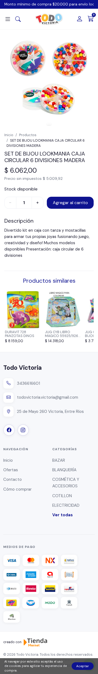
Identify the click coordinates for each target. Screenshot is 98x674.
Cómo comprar (17, 489)
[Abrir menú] (7, 19)
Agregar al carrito (70, 202)
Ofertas (10, 470)
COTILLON (62, 496)
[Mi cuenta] (79, 19)
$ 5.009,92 (53, 178)
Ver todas (62, 515)
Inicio (8, 135)
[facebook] (9, 430)
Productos (27, 135)
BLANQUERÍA (64, 470)
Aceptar (82, 666)
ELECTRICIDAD (65, 505)
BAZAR (58, 460)
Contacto (12, 479)
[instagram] (23, 430)
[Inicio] (49, 19)
